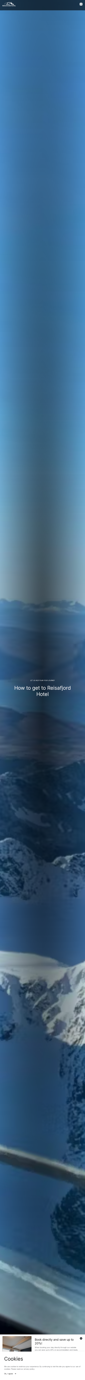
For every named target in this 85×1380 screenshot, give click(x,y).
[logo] (9, 4)
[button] (81, 4)
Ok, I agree (8, 1374)
